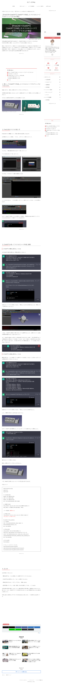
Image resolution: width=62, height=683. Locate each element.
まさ (53, 44)
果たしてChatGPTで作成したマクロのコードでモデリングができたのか (20, 72)
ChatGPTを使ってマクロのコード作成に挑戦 (16, 75)
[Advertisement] (21, 61)
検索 (45, 32)
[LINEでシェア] (15, 629)
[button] (28, 629)
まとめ (9, 79)
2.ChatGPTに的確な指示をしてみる (14, 78)
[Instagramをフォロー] (52, 55)
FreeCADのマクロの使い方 (13, 73)
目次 (9, 70)
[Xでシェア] (9, 627)
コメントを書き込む (22, 671)
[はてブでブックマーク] (34, 627)
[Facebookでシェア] (21, 627)
